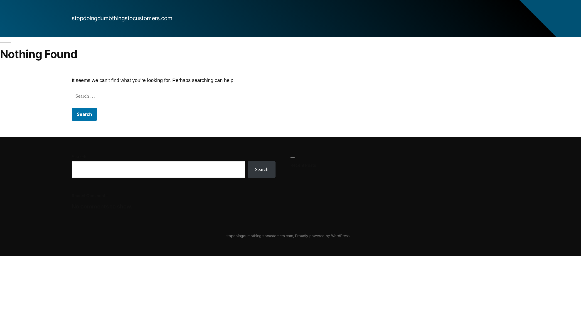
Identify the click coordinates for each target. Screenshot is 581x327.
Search (79, 157)
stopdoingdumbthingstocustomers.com (122, 18)
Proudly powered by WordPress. (322, 235)
